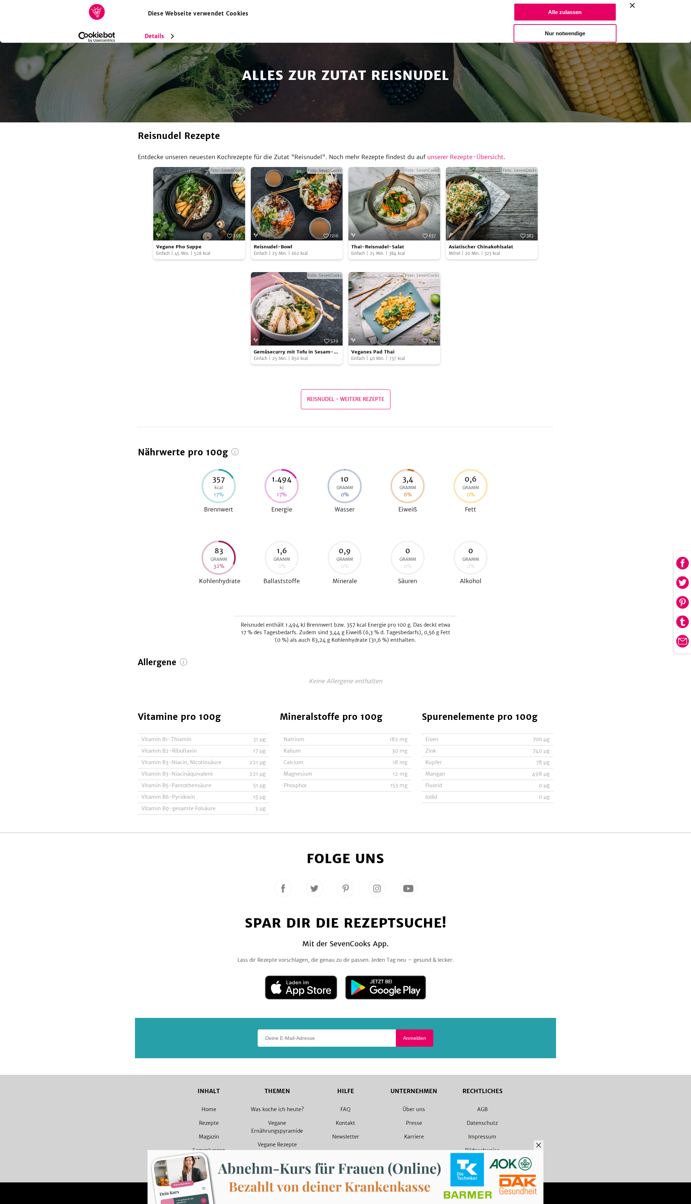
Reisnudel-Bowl (273, 247)
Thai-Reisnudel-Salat (377, 247)
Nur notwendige (565, 33)
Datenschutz (482, 1123)
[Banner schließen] (632, 5)
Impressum (482, 1136)
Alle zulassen (565, 12)
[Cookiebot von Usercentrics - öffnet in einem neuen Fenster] (96, 37)
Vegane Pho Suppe (179, 247)
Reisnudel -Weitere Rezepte (345, 399)
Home (209, 1109)
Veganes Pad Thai (372, 352)
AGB (482, 1109)
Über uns (414, 1109)
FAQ (345, 1109)
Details (154, 36)
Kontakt (345, 1123)
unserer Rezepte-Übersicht (465, 157)
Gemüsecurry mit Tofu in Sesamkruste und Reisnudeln (294, 352)
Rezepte (209, 1123)
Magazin (209, 1136)
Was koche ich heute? (277, 1109)
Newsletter (345, 1136)
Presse (414, 1123)
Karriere (414, 1136)
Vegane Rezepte (277, 1144)
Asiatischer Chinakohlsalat (481, 247)
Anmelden (414, 1038)
